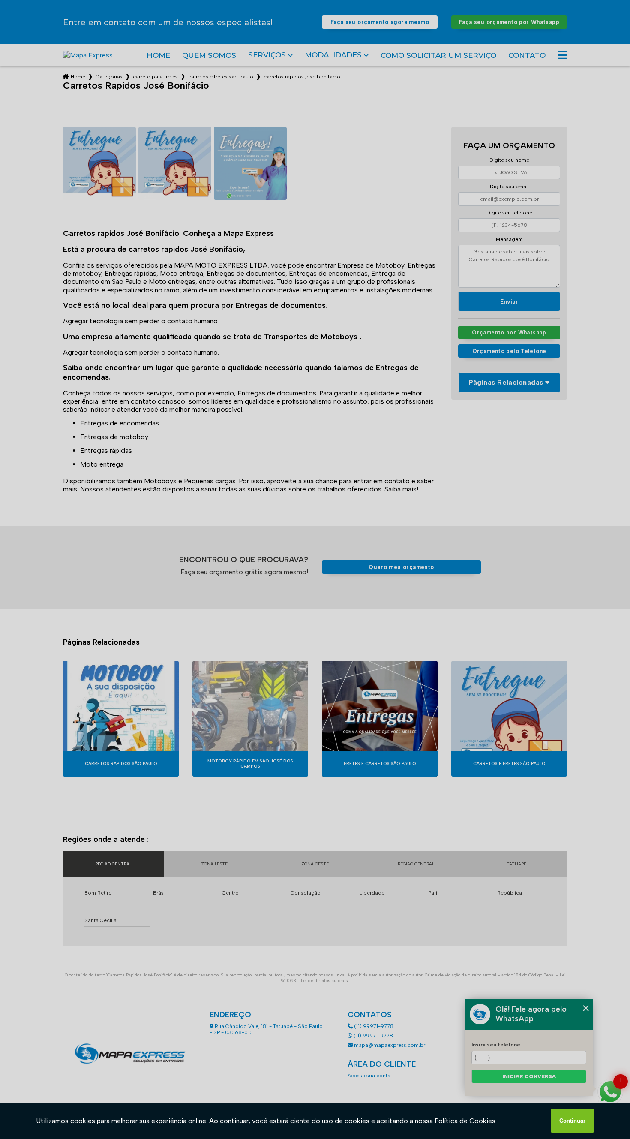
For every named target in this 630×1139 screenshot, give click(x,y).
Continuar (572, 1121)
